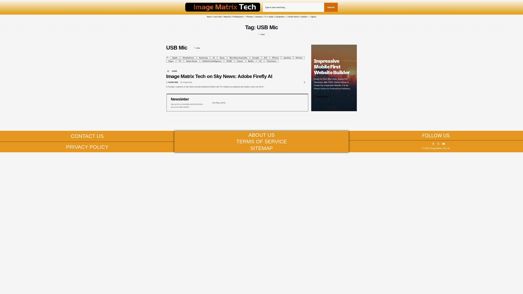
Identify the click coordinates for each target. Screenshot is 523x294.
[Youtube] (443, 144)
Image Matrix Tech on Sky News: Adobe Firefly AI (219, 76)
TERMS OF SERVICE (261, 141)
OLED (229, 61)
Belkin (251, 61)
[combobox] (293, 7)
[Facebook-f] (433, 144)
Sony (222, 58)
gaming (287, 58)
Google (255, 58)
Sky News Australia (238, 58)
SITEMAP (261, 148)
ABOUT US (261, 135)
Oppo (171, 61)
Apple (175, 58)
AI (214, 58)
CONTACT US (87, 136)
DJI (265, 58)
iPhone (275, 58)
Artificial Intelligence (211, 61)
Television (271, 61)
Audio (174, 71)
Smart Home (191, 61)
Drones (299, 58)
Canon (240, 61)
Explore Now (322, 97)
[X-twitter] (438, 144)
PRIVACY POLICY (87, 147)
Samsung (203, 58)
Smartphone (188, 58)
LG (260, 61)
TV (180, 61)
